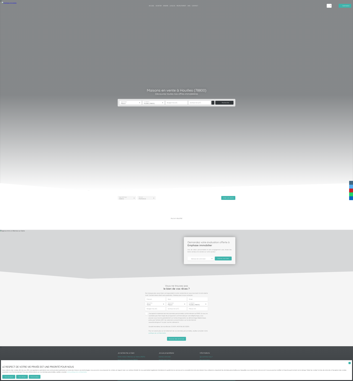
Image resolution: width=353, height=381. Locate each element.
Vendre (165, 6)
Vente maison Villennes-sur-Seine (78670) (131, 357)
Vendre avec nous (165, 360)
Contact (195, 6)
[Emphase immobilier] (11, 5)
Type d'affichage (123, 197)
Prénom (149, 299)
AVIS (189, 6)
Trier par (141, 197)
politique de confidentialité (157, 333)
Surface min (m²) (195, 103)
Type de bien (124, 101)
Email (190, 299)
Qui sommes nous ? (206, 357)
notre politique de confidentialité (77, 372)
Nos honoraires (205, 360)
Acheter (159, 6)
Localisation (146, 101)
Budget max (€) (172, 103)
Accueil (151, 6)
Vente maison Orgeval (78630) (128, 360)
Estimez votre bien (165, 357)
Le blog (172, 6)
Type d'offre (149, 303)
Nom (169, 299)
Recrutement (181, 6)
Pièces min (192, 309)
